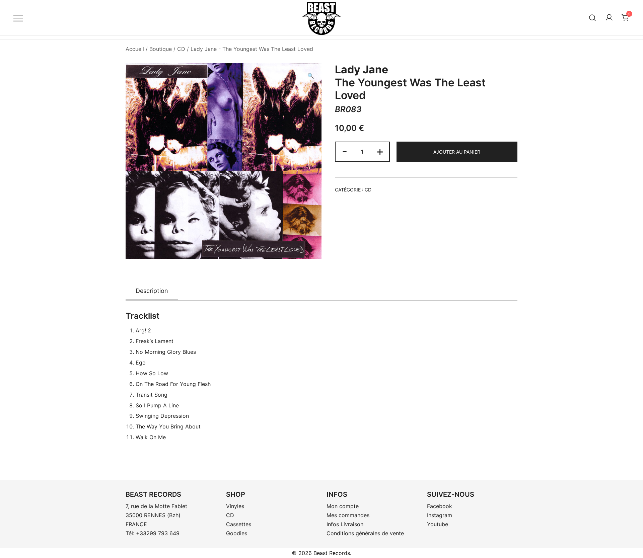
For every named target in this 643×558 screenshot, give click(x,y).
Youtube (437, 524)
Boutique (160, 49)
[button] (310, 75)
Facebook (439, 506)
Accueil (135, 49)
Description (152, 290)
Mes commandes (348, 515)
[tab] (152, 291)
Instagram (439, 515)
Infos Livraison (345, 524)
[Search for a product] (592, 17)
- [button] (344, 151)
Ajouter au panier (456, 152)
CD (181, 49)
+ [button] (380, 151)
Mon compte (343, 506)
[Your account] (609, 17)
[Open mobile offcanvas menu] (18, 17)
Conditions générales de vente (365, 533)
